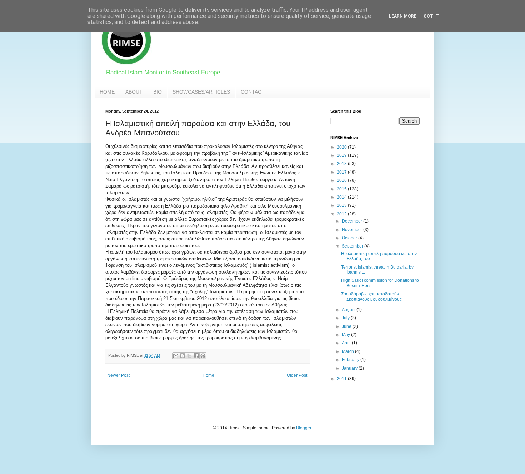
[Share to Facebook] (196, 355)
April (347, 342)
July (346, 317)
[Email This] (175, 355)
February (351, 359)
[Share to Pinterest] (202, 355)
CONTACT (253, 92)
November (352, 229)
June (347, 326)
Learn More (402, 16)
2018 (342, 163)
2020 (342, 147)
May (346, 334)
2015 (342, 188)
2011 (342, 378)
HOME (107, 92)
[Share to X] (189, 355)
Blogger (303, 427)
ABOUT (133, 92)
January (350, 368)
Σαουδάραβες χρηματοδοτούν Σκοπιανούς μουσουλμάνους (371, 296)
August (349, 309)
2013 (342, 205)
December (352, 221)
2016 (342, 180)
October (350, 237)
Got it (431, 16)
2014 (342, 197)
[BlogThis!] (182, 355)
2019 (342, 155)
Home (208, 375)
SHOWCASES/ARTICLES (201, 92)
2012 (342, 213)
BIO (157, 92)
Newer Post (118, 375)
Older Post (297, 375)
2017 (342, 172)
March (348, 351)
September (353, 246)
